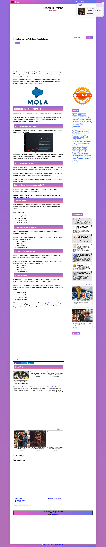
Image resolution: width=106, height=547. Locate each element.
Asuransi (75, 116)
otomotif (75, 153)
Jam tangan (76, 141)
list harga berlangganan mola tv (50, 303)
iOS (83, 138)
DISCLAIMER (54, 544)
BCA (74, 121)
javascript (87, 141)
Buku (74, 131)
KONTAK (61, 544)
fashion (86, 131)
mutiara (88, 150)
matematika (76, 150)
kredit (74, 148)
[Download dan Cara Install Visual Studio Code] (38, 386)
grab (87, 133)
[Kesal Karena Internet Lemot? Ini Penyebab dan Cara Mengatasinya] (55, 371)
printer (75, 155)
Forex (78, 133)
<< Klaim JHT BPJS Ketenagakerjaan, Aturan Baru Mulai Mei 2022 (20, 500)
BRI (86, 129)
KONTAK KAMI (54, 514)
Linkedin (32, 363)
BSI (89, 129)
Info (74, 138)
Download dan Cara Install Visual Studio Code (38, 389)
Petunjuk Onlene (53, 7)
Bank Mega (75, 119)
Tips (18, 43)
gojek (83, 133)
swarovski (80, 158)
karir (74, 143)
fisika (74, 133)
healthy (82, 136)
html (87, 136)
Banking (88, 119)
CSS (78, 131)
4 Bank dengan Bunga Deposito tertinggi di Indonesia (82, 228)
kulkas (79, 148)
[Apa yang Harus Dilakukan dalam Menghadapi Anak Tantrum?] (38, 371)
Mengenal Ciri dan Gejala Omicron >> (54, 499)
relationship (88, 155)
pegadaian (85, 153)
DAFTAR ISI (46, 544)
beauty (84, 121)
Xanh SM (75, 160)
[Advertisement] (53, 24)
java (81, 141)
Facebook (18, 363)
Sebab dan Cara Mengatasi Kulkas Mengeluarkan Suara (21, 389)
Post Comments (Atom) (25, 505)
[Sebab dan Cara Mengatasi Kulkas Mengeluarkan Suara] (21, 386)
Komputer (79, 146)
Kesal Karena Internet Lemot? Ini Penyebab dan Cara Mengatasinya (55, 374)
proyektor (80, 155)
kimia (74, 146)
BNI (82, 124)
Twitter (25, 363)
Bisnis (74, 124)
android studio (82, 114)
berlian (89, 121)
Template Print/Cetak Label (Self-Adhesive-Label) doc (83, 245)
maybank (82, 150)
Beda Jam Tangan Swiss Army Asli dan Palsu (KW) (21, 382)
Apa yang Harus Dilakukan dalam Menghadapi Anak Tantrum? (38, 374)
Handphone (76, 136)
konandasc (86, 146)
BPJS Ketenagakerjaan (78, 129)
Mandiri (84, 148)
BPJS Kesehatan (77, 126)
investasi (79, 138)
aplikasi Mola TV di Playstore (42, 173)
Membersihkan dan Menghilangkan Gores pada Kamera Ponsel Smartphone (84, 274)
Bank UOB (82, 119)
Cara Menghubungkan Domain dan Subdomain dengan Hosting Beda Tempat (55, 390)
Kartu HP (79, 143)
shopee (74, 158)
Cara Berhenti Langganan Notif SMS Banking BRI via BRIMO (83, 256)
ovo (80, 153)
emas (81, 131)
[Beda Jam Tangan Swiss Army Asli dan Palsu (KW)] (21, 376)
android (75, 114)
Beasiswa (78, 121)
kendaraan (86, 143)
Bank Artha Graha (83, 116)
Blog (78, 124)
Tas (86, 158)
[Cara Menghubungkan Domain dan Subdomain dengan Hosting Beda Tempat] (55, 386)
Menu (17, 2)
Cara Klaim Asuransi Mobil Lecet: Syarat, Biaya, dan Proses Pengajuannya (83, 236)
